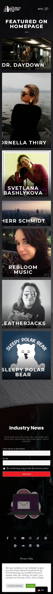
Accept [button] (30, 586)
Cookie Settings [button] (15, 586)
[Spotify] (15, 546)
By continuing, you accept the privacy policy (27, 468)
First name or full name (14, 449)
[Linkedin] (30, 546)
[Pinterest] (45, 538)
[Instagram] (30, 538)
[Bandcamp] (38, 546)
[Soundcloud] (22, 546)
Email (5, 458)
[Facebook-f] (7, 538)
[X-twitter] (15, 538)
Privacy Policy (26, 558)
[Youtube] (22, 538)
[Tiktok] (38, 538)
